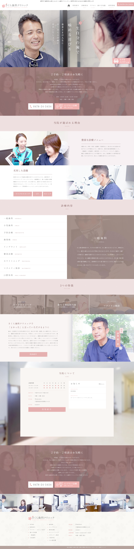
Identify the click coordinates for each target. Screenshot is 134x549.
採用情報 (73, 391)
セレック (47, 194)
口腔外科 (52, 537)
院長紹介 (33, 354)
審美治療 (52, 529)
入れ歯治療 (52, 540)
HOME (32, 524)
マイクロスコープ (23, 194)
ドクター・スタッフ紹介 (37, 529)
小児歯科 (32, 537)
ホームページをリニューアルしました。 (82, 397)
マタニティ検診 (54, 535)
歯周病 (51, 524)
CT (37, 194)
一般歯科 (32, 535)
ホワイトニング (54, 532)
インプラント (53, 527)
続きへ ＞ (101, 383)
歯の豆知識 (33, 532)
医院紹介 (47, 409)
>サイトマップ (31, 547)
